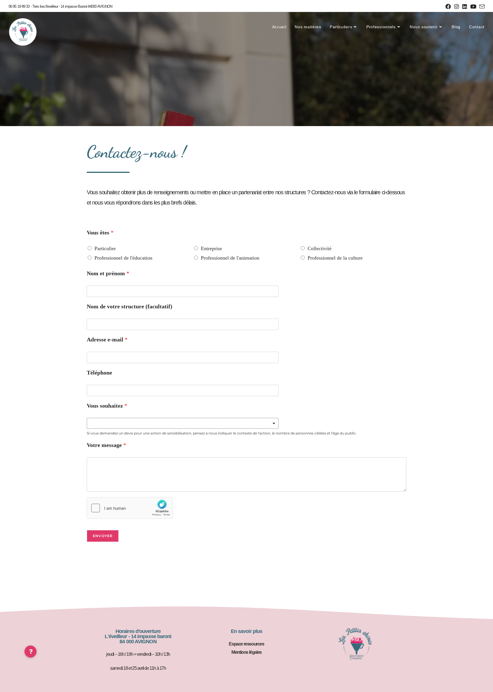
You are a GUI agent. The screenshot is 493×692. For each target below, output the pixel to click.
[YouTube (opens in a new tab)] (473, 7)
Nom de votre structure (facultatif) (129, 306)
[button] (31, 651)
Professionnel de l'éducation (123, 258)
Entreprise (211, 248)
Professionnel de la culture (335, 258)
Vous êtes (100, 232)
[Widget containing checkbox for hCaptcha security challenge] (130, 508)
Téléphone (99, 372)
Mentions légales (246, 652)
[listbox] (182, 423)
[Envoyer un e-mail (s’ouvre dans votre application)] (481, 7)
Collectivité (320, 248)
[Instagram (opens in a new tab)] (456, 7)
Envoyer (103, 536)
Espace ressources (246, 644)
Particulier (105, 248)
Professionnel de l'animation (230, 258)
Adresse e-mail (107, 339)
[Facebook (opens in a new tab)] (448, 7)
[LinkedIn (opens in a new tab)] (464, 7)
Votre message (106, 445)
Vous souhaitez (107, 405)
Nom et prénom (108, 273)
